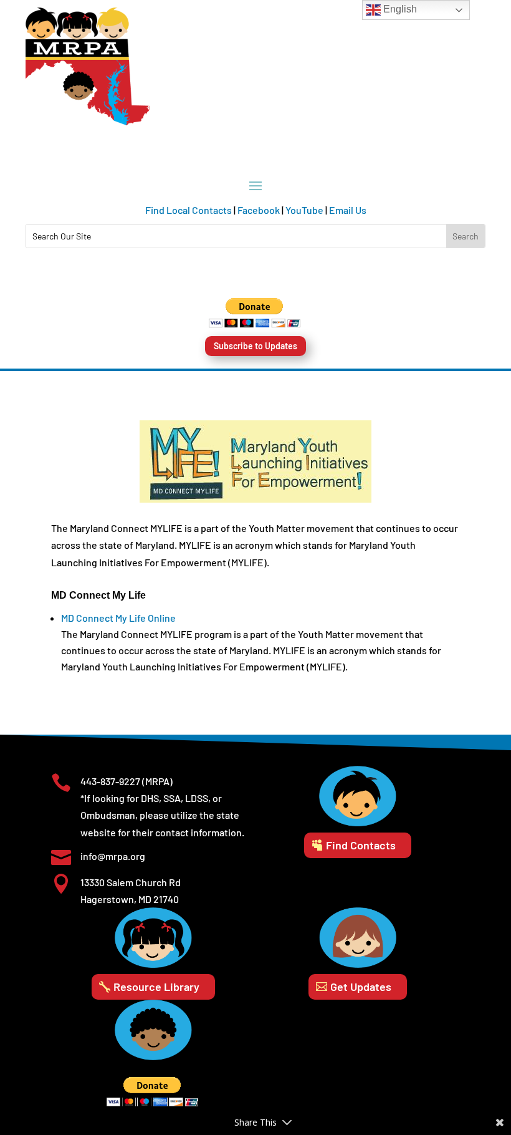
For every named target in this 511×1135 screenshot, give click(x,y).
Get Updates (360, 986)
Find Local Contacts (188, 210)
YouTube (304, 210)
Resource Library (156, 986)
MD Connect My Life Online (118, 618)
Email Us (347, 210)
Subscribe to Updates (255, 345)
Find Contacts (361, 845)
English (399, 9)
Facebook (258, 210)
